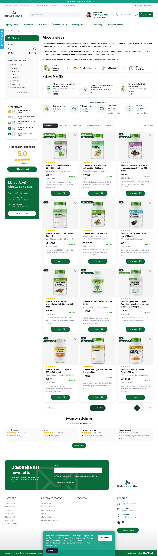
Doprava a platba (26, 5)
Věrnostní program (11, 5)
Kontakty (55, 5)
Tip (14, 74)
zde (55, 545)
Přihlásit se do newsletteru (65, 483)
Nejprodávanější (93, 126)
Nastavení (52, 550)
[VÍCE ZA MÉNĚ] (97, 215)
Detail (60, 261)
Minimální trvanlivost (19, 87)
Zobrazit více (79, 445)
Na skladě (16, 65)
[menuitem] (12, 24)
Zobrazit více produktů (98, 102)
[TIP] (60, 215)
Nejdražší (78, 126)
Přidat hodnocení (22, 169)
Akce (15, 68)
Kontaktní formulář (22, 213)
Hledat (79, 15)
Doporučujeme (50, 126)
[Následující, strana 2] (143, 408)
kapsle (15, 81)
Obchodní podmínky (68, 5)
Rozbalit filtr (22, 92)
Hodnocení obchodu (42, 5)
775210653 (20, 199)
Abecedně (108, 126)
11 (150, 408)
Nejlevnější (65, 126)
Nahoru (51, 408)
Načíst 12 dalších (97, 408)
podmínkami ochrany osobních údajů (86, 476)
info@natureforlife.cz (22, 193)
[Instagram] (123, 522)
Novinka (15, 71)
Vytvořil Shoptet (131, 553)
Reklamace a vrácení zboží (50, 520)
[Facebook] (118, 522)
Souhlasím (105, 538)
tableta (15, 84)
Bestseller (16, 78)
